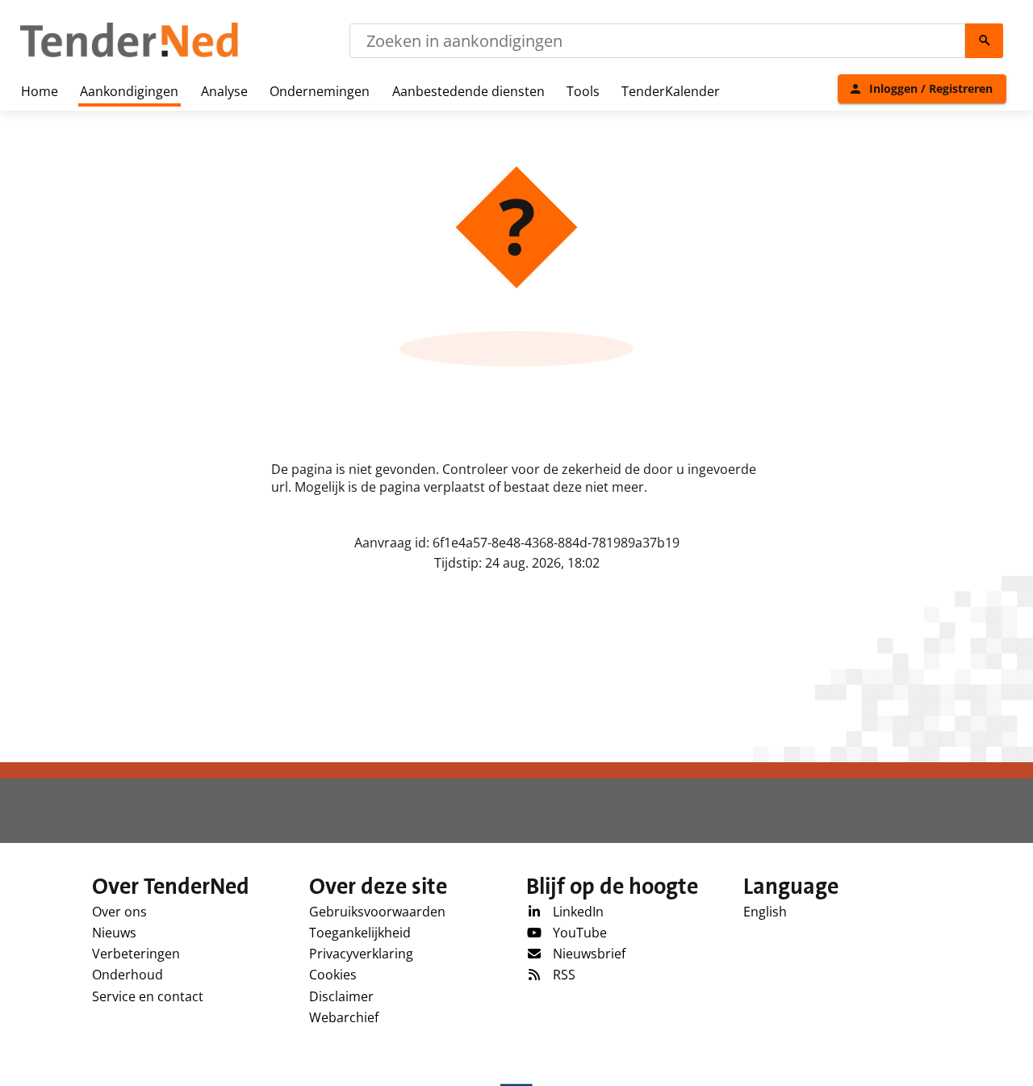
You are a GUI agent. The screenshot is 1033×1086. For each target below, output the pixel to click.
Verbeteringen (136, 953)
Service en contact (147, 996)
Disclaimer (341, 996)
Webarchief (343, 1017)
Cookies (333, 974)
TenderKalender (670, 91)
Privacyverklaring (361, 953)
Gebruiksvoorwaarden (377, 911)
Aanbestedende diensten (468, 91)
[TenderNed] (129, 55)
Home (39, 91)
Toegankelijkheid (360, 932)
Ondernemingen (320, 91)
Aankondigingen (129, 91)
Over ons (119, 911)
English (765, 911)
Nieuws (114, 932)
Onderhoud (127, 974)
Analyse (224, 91)
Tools (583, 91)
